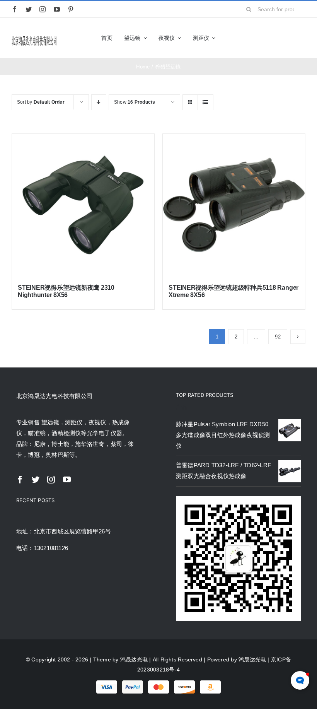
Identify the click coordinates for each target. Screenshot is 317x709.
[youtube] (57, 9)
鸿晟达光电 (134, 659)
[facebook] (15, 9)
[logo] (34, 37)
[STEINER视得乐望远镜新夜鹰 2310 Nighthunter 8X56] (83, 205)
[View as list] (205, 102)
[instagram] (42, 9)
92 (277, 337)
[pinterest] (71, 9)
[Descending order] (98, 102)
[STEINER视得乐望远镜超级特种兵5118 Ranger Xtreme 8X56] (234, 205)
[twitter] (29, 9)
